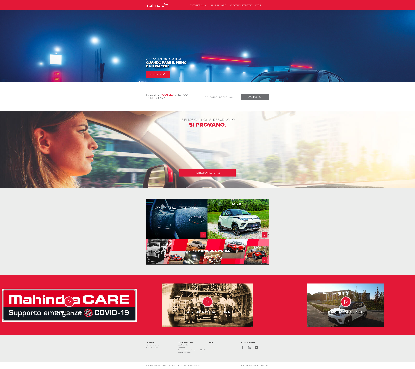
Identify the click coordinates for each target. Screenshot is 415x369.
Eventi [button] (258, 5)
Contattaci (181, 347)
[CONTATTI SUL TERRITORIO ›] (177, 238)
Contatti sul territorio (240, 5)
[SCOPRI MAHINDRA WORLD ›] (207, 263)
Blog (211, 342)
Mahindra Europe (152, 347)
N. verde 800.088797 (185, 352)
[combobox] (218, 97)
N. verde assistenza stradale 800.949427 (191, 350)
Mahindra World (217, 5)
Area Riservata (183, 345)
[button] (409, 5)
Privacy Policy (151, 366)
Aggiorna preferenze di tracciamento (181, 366)
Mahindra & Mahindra (153, 345)
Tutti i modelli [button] (197, 5)
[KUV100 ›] (238, 238)
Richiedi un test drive (207, 172)
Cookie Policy (161, 366)
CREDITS (197, 366)
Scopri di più (157, 74)
